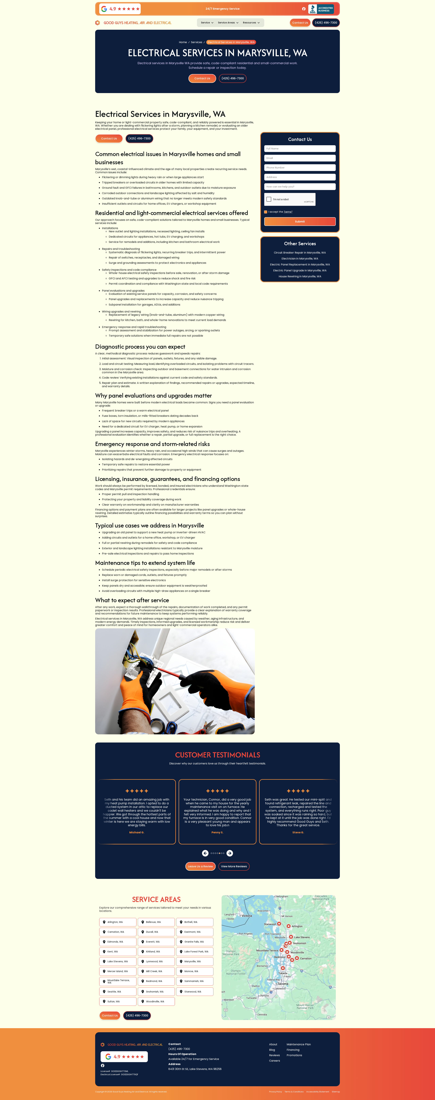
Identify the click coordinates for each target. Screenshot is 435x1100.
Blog (272, 1050)
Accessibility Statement (317, 1091)
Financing (293, 1050)
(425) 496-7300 (179, 1049)
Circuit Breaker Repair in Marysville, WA (300, 252)
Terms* (288, 212)
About (273, 1044)
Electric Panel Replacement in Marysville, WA (300, 264)
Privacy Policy (275, 1091)
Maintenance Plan (299, 1044)
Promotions (294, 1055)
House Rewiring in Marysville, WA (300, 276)
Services (196, 42)
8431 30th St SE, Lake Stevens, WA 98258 (195, 1069)
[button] (207, 23)
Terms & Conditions (294, 1091)
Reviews (274, 1055)
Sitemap (336, 1091)
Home (183, 42)
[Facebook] (304, 9)
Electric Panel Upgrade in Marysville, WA (300, 270)
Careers (274, 1061)
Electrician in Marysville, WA (300, 258)
